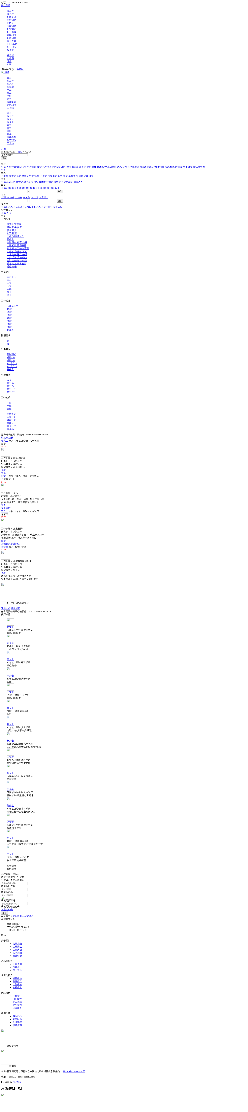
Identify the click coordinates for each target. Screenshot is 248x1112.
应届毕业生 (12, 306)
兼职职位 (11, 35)
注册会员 (5, 608)
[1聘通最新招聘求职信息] (5, 72)
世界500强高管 (25, 182)
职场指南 (17, 1025)
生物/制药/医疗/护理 (17, 254)
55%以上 (10, 207)
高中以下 (11, 277)
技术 (99, 167)
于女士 (10, 692)
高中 (9, 280)
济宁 (39, 176)
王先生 (10, 757)
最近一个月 (12, 389)
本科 (9, 289)
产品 (119, 167)
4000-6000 (22, 188)
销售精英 (68, 182)
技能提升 (11, 102)
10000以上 (54, 188)
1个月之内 (12, 363)
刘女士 (10, 822)
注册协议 (17, 946)
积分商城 (11, 32)
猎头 (9, 99)
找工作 (10, 11)
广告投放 (17, 984)
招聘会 (10, 23)
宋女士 (4, 476)
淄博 (91, 176)
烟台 (81, 176)
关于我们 (17, 943)
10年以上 (11, 330)
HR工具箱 (12, 44)
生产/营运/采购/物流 (17, 257)
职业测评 (11, 29)
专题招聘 (11, 26)
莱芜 (44, 176)
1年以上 (11, 309)
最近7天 (11, 386)
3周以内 (11, 360)
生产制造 (31, 167)
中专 (9, 283)
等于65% (57, 207)
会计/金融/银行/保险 (17, 260)
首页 (9, 77)
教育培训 (76, 167)
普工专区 (11, 41)
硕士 (9, 292)
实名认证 (11, 426)
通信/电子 (12, 266)
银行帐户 (17, 978)
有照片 (10, 423)
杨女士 (10, 708)
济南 (8, 176)
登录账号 (15, 608)
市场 (84, 167)
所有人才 (11, 414)
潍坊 (75, 176)
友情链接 (17, 1022)
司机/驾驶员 (7, 437)
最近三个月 (12, 392)
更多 (3, 170)
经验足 (49, 182)
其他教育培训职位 (10, 543)
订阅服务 (17, 1008)
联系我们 (17, 952)
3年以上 (11, 315)
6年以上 (11, 324)
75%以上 (29, 207)
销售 (89, 167)
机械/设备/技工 (14, 227)
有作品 (10, 429)
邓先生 (10, 643)
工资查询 (17, 964)
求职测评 (17, 999)
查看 (3, 470)
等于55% (48, 207)
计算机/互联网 (14, 224)
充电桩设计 (7, 508)
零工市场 (17, 1002)
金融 (124, 167)
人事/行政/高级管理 (16, 245)
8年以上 (11, 327)
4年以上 (11, 318)
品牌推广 (17, 981)
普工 (9, 93)
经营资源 (17, 955)
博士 (9, 295)
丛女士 (10, 838)
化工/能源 (12, 233)
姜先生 (4, 440)
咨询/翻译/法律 (172, 167)
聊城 (50, 176)
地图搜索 (17, 1005)
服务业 (40, 167)
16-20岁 (10, 197)
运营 (46, 167)
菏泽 (34, 176)
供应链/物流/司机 (155, 167)
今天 (9, 380)
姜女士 (10, 627)
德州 (24, 176)
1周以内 (11, 357)
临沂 (55, 176)
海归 (36, 182)
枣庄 (86, 176)
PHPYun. (17, 1082)
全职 (9, 406)
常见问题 (17, 1019)
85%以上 (38, 207)
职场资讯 (11, 17)
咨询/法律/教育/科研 (17, 242)
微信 (9, 61)
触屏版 (10, 55)
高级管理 (112, 167)
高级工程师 (12, 182)
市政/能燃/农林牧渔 (195, 167)
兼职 (9, 409)
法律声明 (17, 949)
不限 (3, 176)
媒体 (94, 167)
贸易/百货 (12, 230)
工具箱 (10, 108)
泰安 (65, 176)
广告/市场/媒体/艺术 (17, 251)
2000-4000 (11, 188)
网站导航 (5, 5)
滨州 (19, 176)
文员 (3, 473)
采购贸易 (141, 167)
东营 (29, 176)
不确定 (10, 369)
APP (9, 64)
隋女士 (4, 547)
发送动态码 (7, 909)
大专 (9, 286)
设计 (104, 167)
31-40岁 (26, 197)
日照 (60, 176)
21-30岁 (18, 197)
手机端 (20, 69)
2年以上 (11, 312)
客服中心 (17, 1016)
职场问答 (11, 38)
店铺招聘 (11, 20)
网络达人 (78, 182)
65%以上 (20, 207)
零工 (9, 90)
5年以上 (11, 321)
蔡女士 (10, 773)
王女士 (4, 511)
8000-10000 (43, 188)
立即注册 (17, 916)
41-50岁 (34, 197)
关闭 (3, 148)
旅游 (182, 167)
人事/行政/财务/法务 (16, 167)
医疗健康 (132, 167)
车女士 (10, 854)
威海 (70, 176)
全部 (3, 167)
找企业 (10, 50)
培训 (9, 96)
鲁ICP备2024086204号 (74, 1071)
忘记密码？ (28, 916)
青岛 (13, 176)
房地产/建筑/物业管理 (60, 167)
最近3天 (11, 383)
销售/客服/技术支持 (16, 263)
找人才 (10, 14)
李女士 (10, 675)
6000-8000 (32, 188)
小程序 (10, 58)
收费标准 (17, 987)
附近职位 (11, 47)
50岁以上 (43, 197)
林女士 (10, 724)
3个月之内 (12, 366)
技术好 (42, 182)
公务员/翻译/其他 (15, 236)
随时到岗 (11, 354)
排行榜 (16, 996)
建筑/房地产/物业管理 (18, 248)
